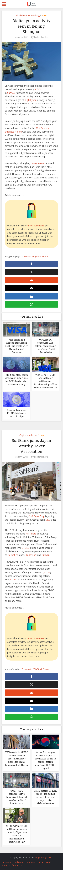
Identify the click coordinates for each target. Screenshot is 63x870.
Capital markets (27, 435)
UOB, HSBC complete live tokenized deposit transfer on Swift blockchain (45, 346)
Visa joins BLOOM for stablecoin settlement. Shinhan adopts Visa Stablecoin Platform (45, 381)
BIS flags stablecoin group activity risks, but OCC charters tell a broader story (16, 379)
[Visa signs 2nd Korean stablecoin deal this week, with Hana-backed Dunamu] (16, 329)
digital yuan (31, 99)
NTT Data (31, 533)
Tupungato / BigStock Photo (35, 669)
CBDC (38, 89)
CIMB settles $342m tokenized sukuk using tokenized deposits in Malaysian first (45, 797)
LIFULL (25, 547)
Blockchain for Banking (28, 15)
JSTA (47, 519)
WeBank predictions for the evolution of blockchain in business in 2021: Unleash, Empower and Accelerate (30, 855)
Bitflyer (45, 554)
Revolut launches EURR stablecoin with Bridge (16, 413)
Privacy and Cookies (35, 862)
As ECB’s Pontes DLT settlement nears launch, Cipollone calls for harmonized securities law (16, 833)
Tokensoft (31, 554)
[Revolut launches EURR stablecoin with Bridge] (16, 399)
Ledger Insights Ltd (43, 857)
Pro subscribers (36, 225)
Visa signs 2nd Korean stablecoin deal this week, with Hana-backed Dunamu (16, 346)
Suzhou (11, 92)
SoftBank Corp (37, 516)
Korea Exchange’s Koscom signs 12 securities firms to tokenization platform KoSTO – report (45, 760)
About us (6, 865)
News (45, 15)
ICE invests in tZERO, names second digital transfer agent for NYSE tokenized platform (16, 758)
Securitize (13, 554)
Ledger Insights (41, 37)
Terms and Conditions (12, 862)
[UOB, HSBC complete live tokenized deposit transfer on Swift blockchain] (45, 329)
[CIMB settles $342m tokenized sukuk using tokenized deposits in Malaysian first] (45, 780)
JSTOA (46, 572)
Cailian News (37, 163)
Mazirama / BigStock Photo (35, 256)
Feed (48, 862)
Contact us (17, 865)
